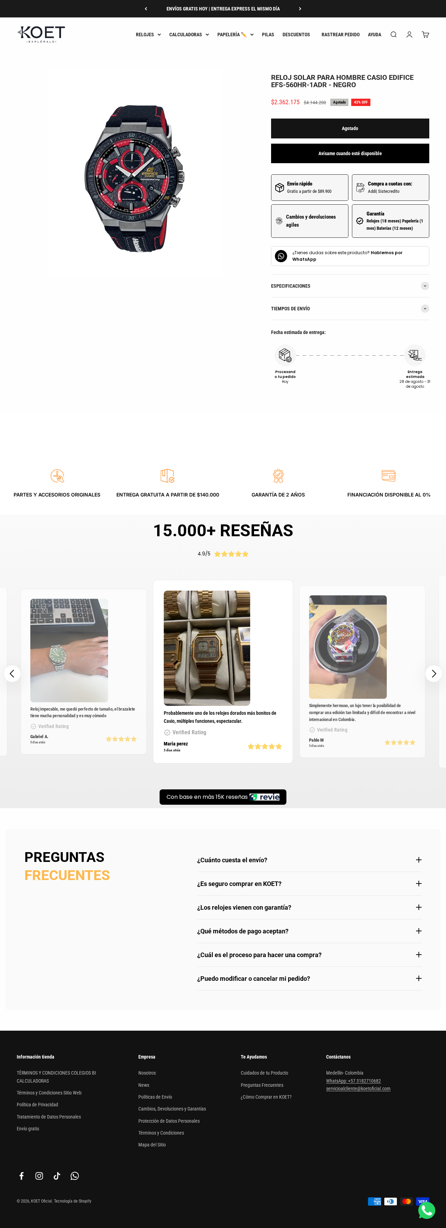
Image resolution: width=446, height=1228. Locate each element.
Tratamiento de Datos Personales (49, 1117)
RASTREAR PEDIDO (341, 34)
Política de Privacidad (37, 1104)
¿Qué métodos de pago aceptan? (243, 931)
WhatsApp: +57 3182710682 (353, 1081)
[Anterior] (146, 9)
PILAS (268, 34)
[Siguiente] (300, 9)
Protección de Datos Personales (169, 1121)
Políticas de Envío (155, 1097)
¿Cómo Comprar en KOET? (266, 1097)
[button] (434, 673)
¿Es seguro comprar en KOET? (239, 883)
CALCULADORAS (185, 34)
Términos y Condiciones (161, 1133)
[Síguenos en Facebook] (21, 1176)
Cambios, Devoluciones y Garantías (172, 1109)
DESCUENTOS (296, 34)
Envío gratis (28, 1128)
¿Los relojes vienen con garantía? (244, 907)
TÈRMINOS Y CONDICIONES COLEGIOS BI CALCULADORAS (56, 1076)
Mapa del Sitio (152, 1144)
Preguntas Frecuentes (262, 1085)
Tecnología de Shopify (72, 1201)
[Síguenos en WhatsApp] (74, 1176)
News (143, 1085)
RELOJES (145, 34)
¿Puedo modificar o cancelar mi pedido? (253, 978)
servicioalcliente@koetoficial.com (358, 1088)
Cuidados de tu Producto (264, 1073)
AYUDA (374, 34)
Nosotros (147, 1073)
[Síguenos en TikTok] (57, 1176)
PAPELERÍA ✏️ (232, 34)
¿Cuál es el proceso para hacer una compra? (259, 954)
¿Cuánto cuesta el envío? (232, 860)
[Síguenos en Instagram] (39, 1176)
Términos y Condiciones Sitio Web (49, 1093)
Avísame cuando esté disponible (350, 153)
